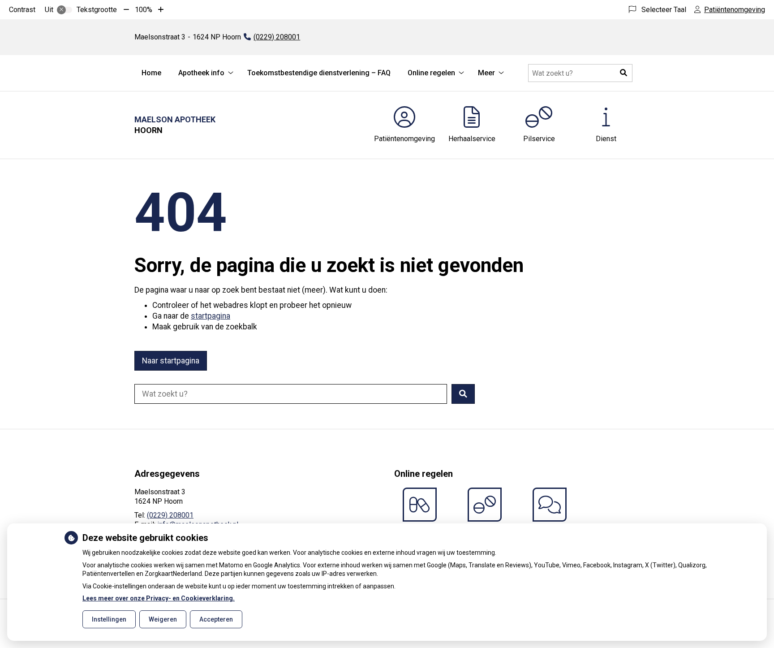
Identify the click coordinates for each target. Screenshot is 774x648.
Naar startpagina (170, 360)
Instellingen (109, 619)
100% (143, 9)
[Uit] (64, 10)
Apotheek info (201, 73)
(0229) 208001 (170, 515)
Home (151, 73)
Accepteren (216, 619)
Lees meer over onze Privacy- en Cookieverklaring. (158, 598)
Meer (486, 73)
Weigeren (163, 619)
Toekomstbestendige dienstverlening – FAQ (319, 73)
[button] (623, 73)
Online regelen (431, 73)
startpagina (210, 315)
